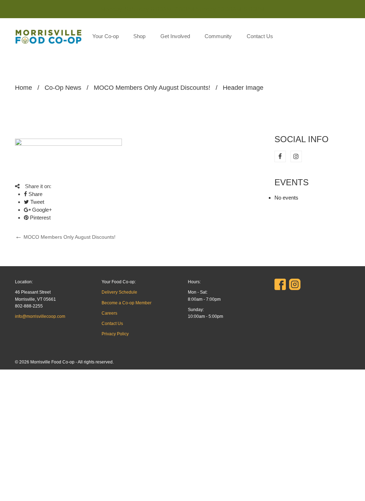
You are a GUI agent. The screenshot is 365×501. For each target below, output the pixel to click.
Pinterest (40, 218)
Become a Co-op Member (126, 302)
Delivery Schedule (119, 292)
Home (23, 87)
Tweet (36, 202)
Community (218, 36)
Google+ (41, 210)
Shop (139, 36)
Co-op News (63, 87)
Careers (109, 313)
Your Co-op (105, 36)
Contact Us (260, 36)
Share (34, 194)
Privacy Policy (115, 333)
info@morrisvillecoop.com (40, 316)
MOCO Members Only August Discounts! (152, 87)
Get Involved (175, 36)
